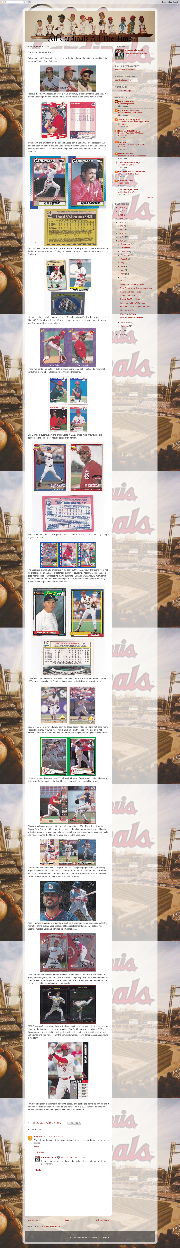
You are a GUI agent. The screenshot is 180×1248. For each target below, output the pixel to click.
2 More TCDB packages (130, 299)
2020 (120, 230)
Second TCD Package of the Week (135, 307)
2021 (120, 226)
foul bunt (122, 142)
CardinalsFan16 (48, 1157)
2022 (120, 222)
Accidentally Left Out (126, 165)
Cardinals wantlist (123, 80)
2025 (120, 211)
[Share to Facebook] (77, 1123)
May (123, 270)
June (123, 266)
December (125, 244)
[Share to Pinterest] (79, 1123)
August (124, 259)
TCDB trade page (123, 91)
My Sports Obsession (128, 110)
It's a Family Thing (128, 314)
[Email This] (69, 1123)
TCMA (123, 281)
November (125, 248)
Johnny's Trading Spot (129, 119)
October (124, 252)
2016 (120, 331)
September (126, 255)
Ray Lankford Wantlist (125, 70)
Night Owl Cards (126, 101)
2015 (120, 334)
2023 (120, 219)
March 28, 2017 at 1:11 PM (73, 1157)
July (123, 263)
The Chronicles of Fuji (129, 163)
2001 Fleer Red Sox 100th (129, 174)
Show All (150, 197)
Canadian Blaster (127, 295)
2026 (120, 207)
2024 (120, 215)
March (124, 277)
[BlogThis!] (71, 1123)
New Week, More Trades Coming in (136, 288)
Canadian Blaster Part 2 (130, 292)
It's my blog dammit (126, 104)
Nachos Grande (125, 154)
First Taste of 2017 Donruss (132, 303)
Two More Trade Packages (132, 284)
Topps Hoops (123, 183)
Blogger (106, 1237)
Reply (36, 1147)
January (124, 326)
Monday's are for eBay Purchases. (132, 156)
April (123, 274)
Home (69, 1220)
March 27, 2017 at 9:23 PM (51, 1136)
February (125, 322)
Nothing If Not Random (129, 131)
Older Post (102, 1220)
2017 (120, 241)
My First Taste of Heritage (131, 318)
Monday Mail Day (128, 310)
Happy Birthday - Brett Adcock (130, 113)
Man (36, 1136)
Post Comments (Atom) (50, 1226)
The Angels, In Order (128, 190)
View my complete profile (136, 54)
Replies (40, 1152)
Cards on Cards (125, 181)
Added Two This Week (127, 192)
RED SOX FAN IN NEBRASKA (132, 172)
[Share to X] (74, 1123)
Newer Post (34, 1220)
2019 (120, 234)
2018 (120, 237)
